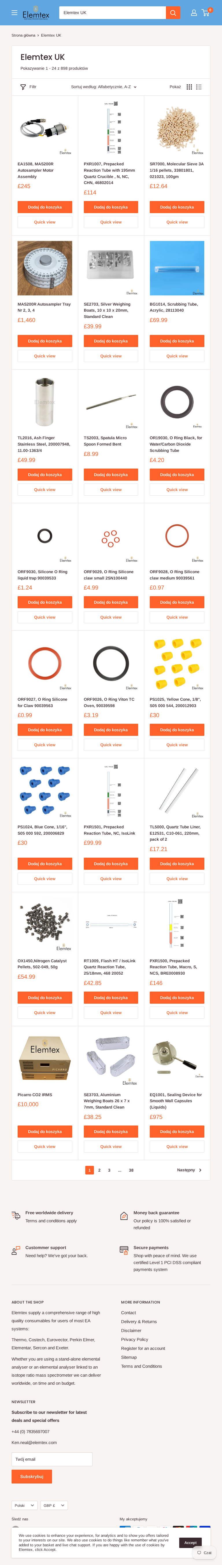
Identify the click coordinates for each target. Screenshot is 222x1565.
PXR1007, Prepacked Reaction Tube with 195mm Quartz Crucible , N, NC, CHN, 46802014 (109, 173)
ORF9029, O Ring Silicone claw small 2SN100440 (109, 574)
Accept (190, 1543)
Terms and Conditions (141, 1366)
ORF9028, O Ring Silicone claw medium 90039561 (174, 574)
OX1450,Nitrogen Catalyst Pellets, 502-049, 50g (42, 963)
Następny (186, 1170)
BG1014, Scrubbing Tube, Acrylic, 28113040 (174, 307)
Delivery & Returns (139, 1321)
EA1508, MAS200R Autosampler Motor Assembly (35, 170)
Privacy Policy (134, 1339)
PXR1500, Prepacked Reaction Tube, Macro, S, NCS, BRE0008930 (173, 966)
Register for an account (143, 1348)
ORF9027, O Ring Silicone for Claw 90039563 (42, 702)
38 (131, 1170)
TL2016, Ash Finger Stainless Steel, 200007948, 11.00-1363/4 (44, 443)
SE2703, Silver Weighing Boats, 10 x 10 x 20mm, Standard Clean (107, 310)
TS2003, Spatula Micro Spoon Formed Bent (105, 440)
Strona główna (23, 35)
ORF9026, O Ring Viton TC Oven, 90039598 (109, 702)
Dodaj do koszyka (45, 207)
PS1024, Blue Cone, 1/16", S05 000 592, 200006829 (42, 830)
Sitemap (129, 1357)
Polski (20, 1505)
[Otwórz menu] (14, 12)
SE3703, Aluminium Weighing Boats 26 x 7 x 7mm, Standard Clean (107, 1100)
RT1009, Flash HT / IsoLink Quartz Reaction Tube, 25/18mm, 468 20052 (110, 966)
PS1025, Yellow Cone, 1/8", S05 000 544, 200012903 (175, 702)
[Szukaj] (173, 12)
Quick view (45, 222)
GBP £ (49, 1505)
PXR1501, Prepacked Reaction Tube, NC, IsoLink (109, 830)
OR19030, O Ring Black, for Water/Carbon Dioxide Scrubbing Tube (176, 443)
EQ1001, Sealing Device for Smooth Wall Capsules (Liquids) (176, 1100)
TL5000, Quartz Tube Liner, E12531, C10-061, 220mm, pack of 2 (175, 833)
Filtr (32, 86)
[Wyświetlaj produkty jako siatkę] (189, 87)
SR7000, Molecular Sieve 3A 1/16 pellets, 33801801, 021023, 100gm (177, 170)
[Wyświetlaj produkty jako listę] (198, 87)
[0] (205, 12)
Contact (128, 1312)
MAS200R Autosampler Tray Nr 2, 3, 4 (44, 307)
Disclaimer (131, 1330)
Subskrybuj (31, 1476)
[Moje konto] (194, 13)
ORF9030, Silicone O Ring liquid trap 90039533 (42, 574)
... (119, 1170)
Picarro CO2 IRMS (35, 1094)
